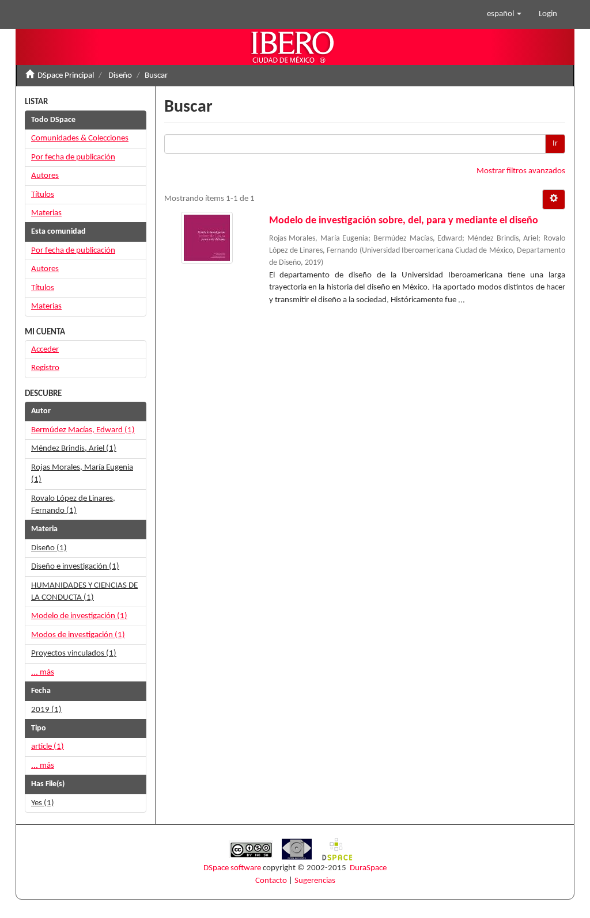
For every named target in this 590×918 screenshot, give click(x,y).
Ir (555, 143)
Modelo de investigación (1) (79, 616)
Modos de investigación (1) (78, 635)
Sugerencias (314, 881)
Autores (45, 176)
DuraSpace (368, 868)
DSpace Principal (65, 75)
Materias (46, 213)
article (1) (47, 746)
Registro (45, 368)
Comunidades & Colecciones (79, 138)
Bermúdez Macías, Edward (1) (83, 430)
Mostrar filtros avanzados (520, 171)
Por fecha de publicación (73, 157)
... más (42, 672)
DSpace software (232, 868)
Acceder (45, 349)
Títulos (42, 195)
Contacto (271, 881)
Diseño (120, 75)
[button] (504, 14)
